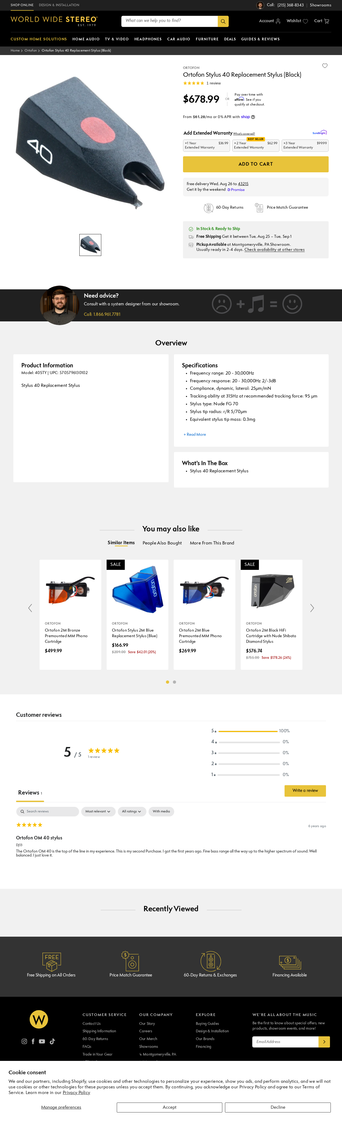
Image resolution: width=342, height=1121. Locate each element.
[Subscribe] (324, 1042)
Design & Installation (212, 1031)
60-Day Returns (95, 1039)
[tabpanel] (171, 841)
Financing (203, 1047)
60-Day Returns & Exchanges (210, 975)
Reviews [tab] (30, 793)
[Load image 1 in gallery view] (90, 245)
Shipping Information (99, 1031)
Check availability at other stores (274, 250)
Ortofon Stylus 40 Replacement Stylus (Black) (76, 50)
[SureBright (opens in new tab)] (321, 132)
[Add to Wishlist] (324, 65)
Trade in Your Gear (97, 1054)
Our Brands (205, 1039)
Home (15, 50)
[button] (321, 21)
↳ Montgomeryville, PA (157, 1054)
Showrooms (148, 1047)
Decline (278, 1107)
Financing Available (290, 975)
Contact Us (91, 1024)
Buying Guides (207, 1024)
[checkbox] (161, 811)
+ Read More (195, 435)
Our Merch (148, 1039)
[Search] (223, 21)
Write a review (305, 791)
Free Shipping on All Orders (51, 975)
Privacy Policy (76, 1093)
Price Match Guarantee (131, 975)
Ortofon (31, 50)
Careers (145, 1031)
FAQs (87, 1047)
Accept (169, 1107)
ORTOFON (191, 68)
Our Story (147, 1024)
